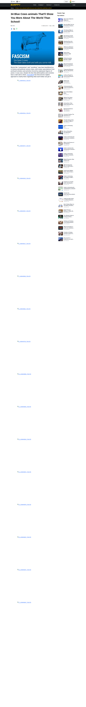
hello (13, 25)
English (66, 1)
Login (74, 4)
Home (12, 8)
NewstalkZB (30, 74)
